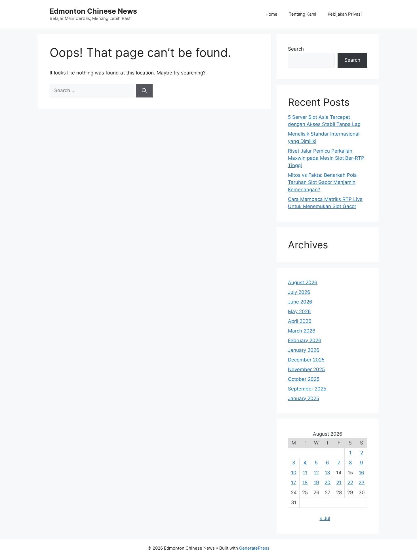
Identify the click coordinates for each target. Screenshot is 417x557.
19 (316, 482)
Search (296, 49)
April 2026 (299, 321)
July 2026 (299, 292)
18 (305, 482)
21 (339, 482)
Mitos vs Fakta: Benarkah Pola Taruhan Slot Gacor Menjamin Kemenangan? (322, 182)
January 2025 (303, 398)
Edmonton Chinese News (93, 11)
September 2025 (307, 389)
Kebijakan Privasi (345, 14)
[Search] (144, 90)
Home (271, 14)
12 (316, 472)
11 (305, 472)
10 (293, 472)
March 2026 (301, 331)
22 (350, 482)
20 (327, 482)
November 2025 (306, 369)
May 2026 (299, 311)
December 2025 (306, 360)
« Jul (325, 518)
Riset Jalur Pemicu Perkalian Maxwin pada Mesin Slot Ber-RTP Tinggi (326, 158)
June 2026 (300, 302)
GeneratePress (254, 548)
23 (362, 482)
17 (293, 482)
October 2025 (303, 379)
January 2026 (303, 350)
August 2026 (302, 282)
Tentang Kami (302, 14)
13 (327, 472)
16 (361, 472)
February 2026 (304, 340)
